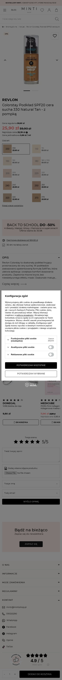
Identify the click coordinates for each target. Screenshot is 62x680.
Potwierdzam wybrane (31, 374)
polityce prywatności (24, 315)
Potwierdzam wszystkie (31, 365)
